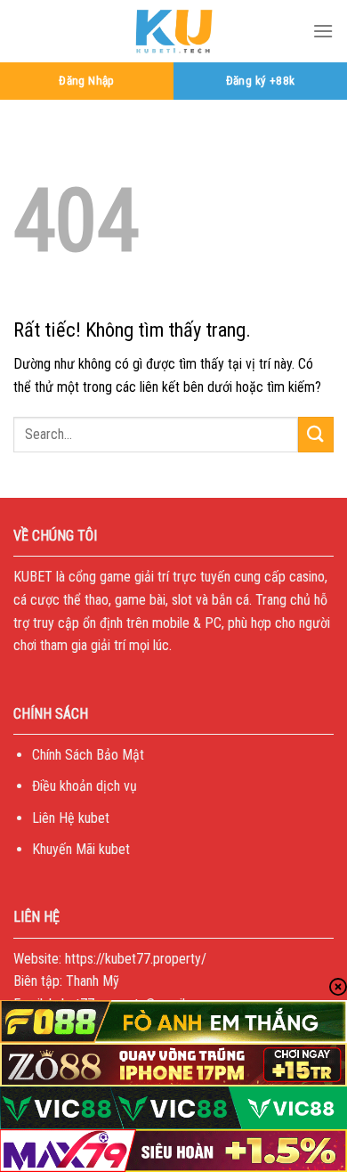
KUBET (32, 576)
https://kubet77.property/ (135, 958)
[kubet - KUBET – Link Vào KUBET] (173, 31)
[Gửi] (316, 434)
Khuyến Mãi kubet (81, 849)
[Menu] (323, 31)
